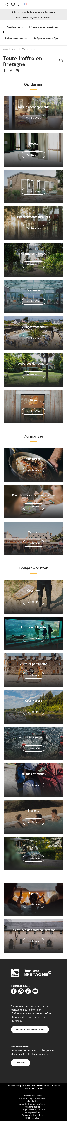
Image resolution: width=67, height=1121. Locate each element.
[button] (20, 4)
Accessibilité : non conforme (32, 1104)
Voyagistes (35, 18)
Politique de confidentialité (32, 1109)
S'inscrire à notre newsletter (30, 1029)
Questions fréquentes (32, 1095)
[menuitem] (15, 27)
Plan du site (32, 1101)
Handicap (45, 18)
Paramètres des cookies (32, 1115)
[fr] (26, 4)
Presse (25, 18)
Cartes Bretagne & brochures (32, 1098)
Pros (18, 18)
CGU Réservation (32, 1118)
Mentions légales (32, 1107)
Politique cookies (32, 1112)
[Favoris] (13, 4)
